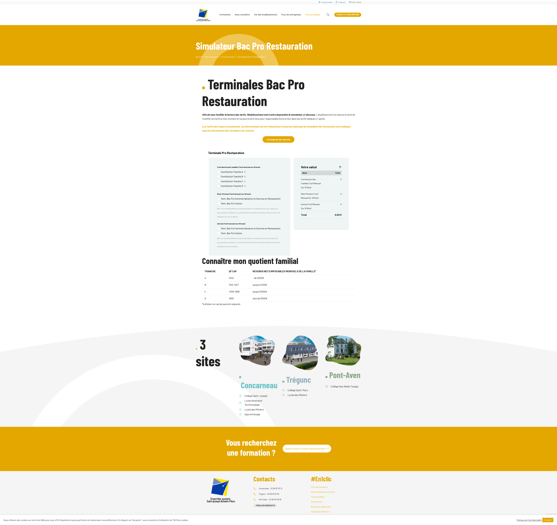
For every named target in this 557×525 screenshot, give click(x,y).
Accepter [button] (548, 520)
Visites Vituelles (317, 497)
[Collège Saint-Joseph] (241, 396)
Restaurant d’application (321, 506)
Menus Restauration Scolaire (323, 492)
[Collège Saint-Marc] (285, 390)
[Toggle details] (340, 167)
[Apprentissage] (241, 414)
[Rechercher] (328, 14)
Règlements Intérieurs (320, 511)
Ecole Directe (316, 501)
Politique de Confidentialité (529, 520)
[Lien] (203, 14)
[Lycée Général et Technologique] (241, 403)
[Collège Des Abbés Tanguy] (328, 386)
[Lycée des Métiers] (241, 409)
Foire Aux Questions (319, 487)
